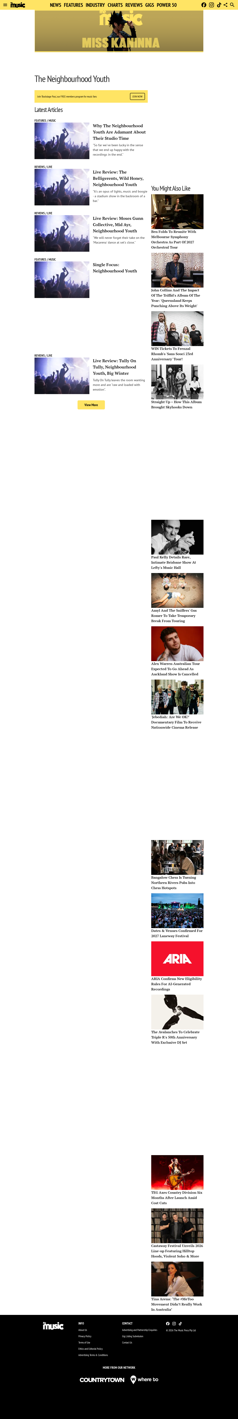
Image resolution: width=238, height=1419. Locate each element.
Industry (95, 4)
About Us (82, 1329)
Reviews (134, 4)
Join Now (137, 96)
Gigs (149, 4)
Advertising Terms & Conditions (93, 1355)
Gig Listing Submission (132, 1336)
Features (73, 4)
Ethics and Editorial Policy (90, 1348)
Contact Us (127, 1342)
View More (91, 405)
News (55, 4)
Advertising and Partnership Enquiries (139, 1329)
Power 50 (167, 4)
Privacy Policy (84, 1336)
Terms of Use (84, 1342)
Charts (115, 4)
